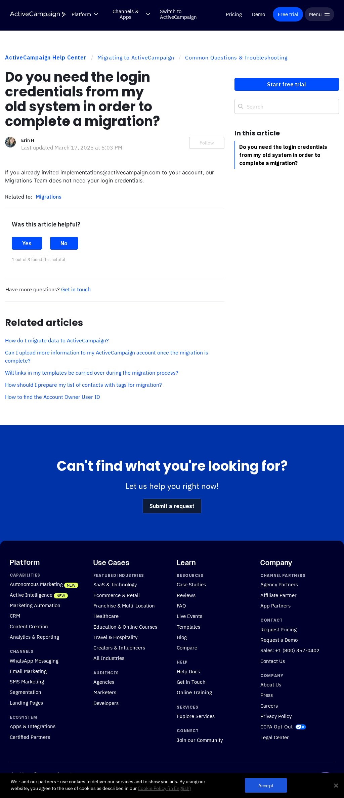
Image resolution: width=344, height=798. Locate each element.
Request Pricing (278, 629)
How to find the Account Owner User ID (52, 396)
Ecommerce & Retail (116, 595)
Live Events (189, 616)
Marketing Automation (35, 605)
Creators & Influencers (119, 647)
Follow (207, 143)
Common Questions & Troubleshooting (236, 57)
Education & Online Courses (125, 626)
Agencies (103, 681)
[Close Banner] (336, 786)
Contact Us (272, 661)
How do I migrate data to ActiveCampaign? (57, 340)
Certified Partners (30, 736)
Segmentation (25, 691)
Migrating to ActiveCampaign (135, 57)
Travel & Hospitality (115, 637)
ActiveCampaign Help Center (46, 57)
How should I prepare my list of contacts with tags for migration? (83, 384)
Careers (269, 705)
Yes (27, 243)
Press (266, 694)
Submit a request (172, 506)
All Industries (108, 658)
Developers (106, 703)
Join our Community (200, 740)
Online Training (194, 692)
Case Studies (191, 584)
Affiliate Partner (278, 595)
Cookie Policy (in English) (164, 788)
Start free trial (286, 84)
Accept (265, 785)
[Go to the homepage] (38, 14)
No (64, 243)
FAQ (181, 605)
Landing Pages (26, 702)
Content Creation (29, 626)
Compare (187, 647)
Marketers (104, 692)
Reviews (186, 595)
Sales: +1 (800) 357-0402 (289, 650)
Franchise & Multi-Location (124, 605)
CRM (15, 615)
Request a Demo (279, 639)
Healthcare (106, 616)
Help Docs (188, 671)
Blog (182, 637)
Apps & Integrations (32, 726)
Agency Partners (279, 584)
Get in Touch (191, 681)
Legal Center (274, 737)
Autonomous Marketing (36, 584)
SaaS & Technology (115, 584)
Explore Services (196, 716)
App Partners (275, 605)
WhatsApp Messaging (34, 660)
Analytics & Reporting (34, 636)
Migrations (48, 196)
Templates (188, 626)
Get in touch (76, 289)
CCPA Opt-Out (276, 726)
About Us (270, 684)
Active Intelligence (31, 594)
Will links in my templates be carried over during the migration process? (91, 372)
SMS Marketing (27, 681)
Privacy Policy (276, 716)
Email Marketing (28, 671)
